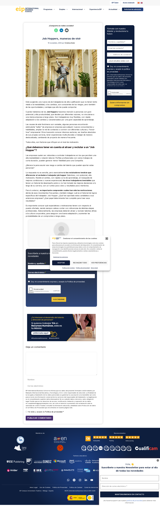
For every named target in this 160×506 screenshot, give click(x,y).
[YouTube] (92, 480)
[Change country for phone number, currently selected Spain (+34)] (109, 54)
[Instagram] (80, 480)
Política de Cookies (68, 268)
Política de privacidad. (76, 282)
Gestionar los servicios (60, 257)
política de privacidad (134, 500)
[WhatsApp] (68, 480)
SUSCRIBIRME (59, 299)
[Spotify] (74, 480)
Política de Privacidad (60, 487)
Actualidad (113, 9)
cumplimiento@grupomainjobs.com (40, 403)
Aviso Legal (33, 487)
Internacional (77, 9)
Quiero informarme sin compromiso (119, 103)
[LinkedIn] (86, 480)
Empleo (62, 9)
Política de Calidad (75, 487)
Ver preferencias (99, 263)
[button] (107, 238)
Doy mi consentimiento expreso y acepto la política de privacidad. (118, 69)
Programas (48, 9)
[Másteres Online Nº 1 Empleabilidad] (28, 9)
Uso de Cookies (45, 487)
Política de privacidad (83, 268)
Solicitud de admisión (132, 9)
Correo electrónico (37, 272)
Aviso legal (94, 268)
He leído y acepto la (46, 412)
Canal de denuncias (91, 487)
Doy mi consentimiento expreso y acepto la (58, 282)
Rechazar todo (80, 263)
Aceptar (61, 263)
